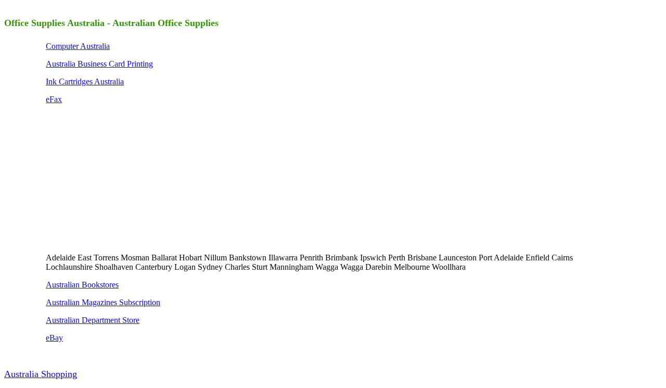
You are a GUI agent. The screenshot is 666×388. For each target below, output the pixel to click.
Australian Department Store (92, 320)
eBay (54, 337)
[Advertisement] (124, 177)
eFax (54, 99)
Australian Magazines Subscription (103, 302)
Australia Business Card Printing (99, 63)
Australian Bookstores (82, 284)
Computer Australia (78, 46)
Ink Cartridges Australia (85, 81)
